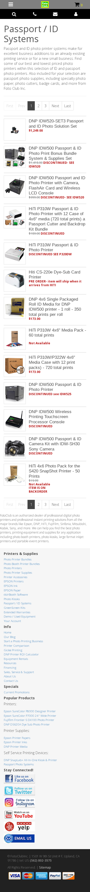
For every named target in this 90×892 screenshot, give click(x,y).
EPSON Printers (14, 581)
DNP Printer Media (16, 746)
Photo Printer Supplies (18, 572)
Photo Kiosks (12, 599)
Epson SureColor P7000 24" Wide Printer (30, 715)
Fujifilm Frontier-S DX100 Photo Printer (29, 720)
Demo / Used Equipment (20, 616)
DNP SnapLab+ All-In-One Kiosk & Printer (30, 760)
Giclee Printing (13, 650)
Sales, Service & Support (19, 672)
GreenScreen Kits (14, 608)
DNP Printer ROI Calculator (21, 654)
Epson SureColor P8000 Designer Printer (30, 711)
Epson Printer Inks (15, 742)
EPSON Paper (12, 590)
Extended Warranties (17, 612)
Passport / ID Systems (17, 603)
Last (67, 105)
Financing (10, 667)
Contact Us (11, 681)
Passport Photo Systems (19, 764)
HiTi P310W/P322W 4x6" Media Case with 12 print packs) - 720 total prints (52, 362)
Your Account (12, 621)
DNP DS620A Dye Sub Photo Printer (27, 724)
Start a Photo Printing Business (23, 641)
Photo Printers (13, 568)
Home (7, 632)
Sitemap (45, 867)
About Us (10, 676)
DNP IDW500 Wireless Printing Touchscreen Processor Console (50, 416)
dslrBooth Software (16, 594)
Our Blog (10, 637)
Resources (10, 663)
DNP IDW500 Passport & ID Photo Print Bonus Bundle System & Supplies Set (55, 153)
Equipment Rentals (16, 659)
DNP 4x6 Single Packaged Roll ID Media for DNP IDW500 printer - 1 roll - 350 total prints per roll (55, 307)
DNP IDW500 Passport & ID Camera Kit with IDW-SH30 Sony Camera (55, 444)
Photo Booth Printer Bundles (22, 564)
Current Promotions (17, 692)
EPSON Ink (11, 586)
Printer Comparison (16, 645)
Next (55, 105)
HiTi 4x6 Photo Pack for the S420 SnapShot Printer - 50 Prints (54, 471)
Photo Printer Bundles (18, 559)
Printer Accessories (15, 577)
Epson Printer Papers (17, 738)
